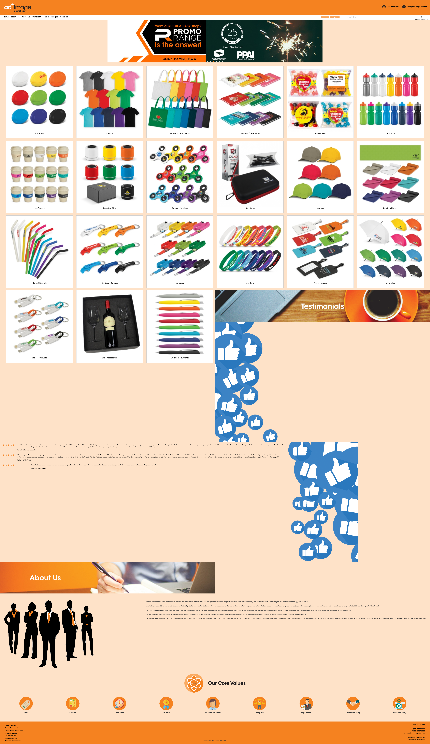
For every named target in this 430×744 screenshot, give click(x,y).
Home (6, 17)
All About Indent (11, 733)
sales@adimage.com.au (417, 6)
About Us (26, 17)
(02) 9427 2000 (393, 6)
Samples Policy (11, 738)
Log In (325, 17)
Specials (64, 17)
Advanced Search (421, 19)
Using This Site (10, 725)
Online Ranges (51, 17)
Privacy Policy (10, 736)
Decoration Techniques (14, 730)
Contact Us (37, 17)
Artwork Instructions (13, 728)
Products (15, 17)
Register (335, 17)
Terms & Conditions (13, 741)
